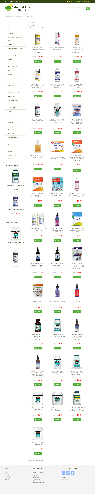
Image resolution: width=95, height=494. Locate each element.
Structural (10, 141)
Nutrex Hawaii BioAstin (13, 100)
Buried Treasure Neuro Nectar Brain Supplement (16, 210)
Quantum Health (11, 115)
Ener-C (9, 70)
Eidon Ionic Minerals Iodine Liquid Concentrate (76, 301)
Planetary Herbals (12, 107)
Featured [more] (11, 165)
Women (10, 144)
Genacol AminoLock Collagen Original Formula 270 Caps (15, 186)
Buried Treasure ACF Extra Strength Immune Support (76, 86)
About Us (35, 475)
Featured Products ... (12, 155)
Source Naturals (11, 133)
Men (9, 81)
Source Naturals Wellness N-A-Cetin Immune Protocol (77, 373)
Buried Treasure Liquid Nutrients (15, 37)
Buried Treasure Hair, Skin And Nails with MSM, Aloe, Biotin (76, 195)
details (77, 169)
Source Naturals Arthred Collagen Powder (57, 409)
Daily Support (11, 63)
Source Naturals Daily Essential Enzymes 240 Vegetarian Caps (57, 121)
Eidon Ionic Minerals (12, 66)
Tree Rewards (65, 479)
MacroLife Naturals (12, 77)
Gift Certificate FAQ (37, 479)
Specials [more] (11, 222)
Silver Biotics (11, 129)
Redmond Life (11, 118)
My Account (36, 477)
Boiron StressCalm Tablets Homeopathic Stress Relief (77, 230)
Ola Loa (10, 103)
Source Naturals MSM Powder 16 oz (16, 242)
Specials (7, 475)
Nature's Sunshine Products (14, 92)
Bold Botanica (11, 33)
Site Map (41, 491)
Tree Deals (64, 477)
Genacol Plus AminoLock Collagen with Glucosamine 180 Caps (77, 409)
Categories (8, 16)
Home (28, 22)
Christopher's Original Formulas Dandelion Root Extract (37, 265)
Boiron (9, 29)
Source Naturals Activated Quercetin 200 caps (57, 373)
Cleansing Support (12, 52)
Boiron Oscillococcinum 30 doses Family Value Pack (57, 157)
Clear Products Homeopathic (14, 55)
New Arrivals (8, 477)
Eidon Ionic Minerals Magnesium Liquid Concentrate (57, 230)
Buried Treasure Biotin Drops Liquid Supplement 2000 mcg (57, 49)
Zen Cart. (57, 487)
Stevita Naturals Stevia (13, 137)
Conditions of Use (52, 491)
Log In (70, 1)
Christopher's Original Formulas (15, 48)
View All (7, 479)
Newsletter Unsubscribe (38, 482)
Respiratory (10, 122)
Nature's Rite (11, 85)
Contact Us (29, 16)
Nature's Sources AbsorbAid (14, 89)
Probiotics (10, 111)
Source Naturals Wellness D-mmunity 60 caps (57, 336)
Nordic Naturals (11, 96)
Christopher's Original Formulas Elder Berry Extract (57, 265)
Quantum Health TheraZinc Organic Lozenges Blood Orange (38, 301)
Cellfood (10, 40)
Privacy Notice (46, 491)
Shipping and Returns (38, 472)
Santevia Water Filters (13, 126)
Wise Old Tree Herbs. (46, 487)
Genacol (10, 74)
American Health (11, 26)
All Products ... (11, 158)
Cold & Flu (10, 59)
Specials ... (10, 151)
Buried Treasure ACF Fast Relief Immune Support (16, 266)
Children (10, 44)
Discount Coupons (37, 480)
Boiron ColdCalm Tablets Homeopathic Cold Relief (38, 195)
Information (19, 16)
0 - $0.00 (78, 1)
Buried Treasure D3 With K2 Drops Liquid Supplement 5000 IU (37, 86)
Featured (7, 473)
